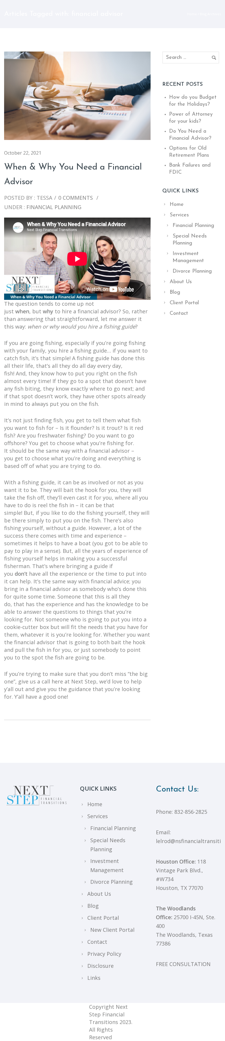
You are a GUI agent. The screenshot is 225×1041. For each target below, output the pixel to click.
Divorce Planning (192, 271)
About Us (181, 282)
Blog (175, 292)
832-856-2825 (190, 811)
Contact (179, 313)
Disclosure (100, 965)
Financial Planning (53, 207)
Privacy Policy (104, 953)
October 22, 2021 (22, 153)
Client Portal (184, 303)
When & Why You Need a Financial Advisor (73, 175)
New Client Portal (112, 929)
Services (179, 215)
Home (192, 14)
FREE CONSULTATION (183, 964)
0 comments (75, 197)
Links (93, 977)
